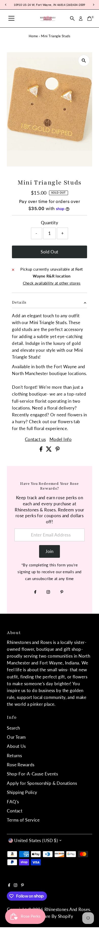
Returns (14, 755)
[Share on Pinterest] (58, 450)
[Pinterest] (61, 592)
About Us (16, 746)
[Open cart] (89, 18)
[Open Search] (72, 18)
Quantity (49, 222)
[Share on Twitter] (49, 450)
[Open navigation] (11, 18)
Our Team (16, 737)
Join (49, 551)
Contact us (35, 439)
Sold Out (49, 251)
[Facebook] (35, 592)
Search (13, 728)
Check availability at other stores (52, 283)
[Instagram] (48, 592)
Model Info (61, 439)
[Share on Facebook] (41, 450)
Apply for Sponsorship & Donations (42, 783)
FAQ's (13, 801)
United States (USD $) (36, 840)
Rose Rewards (20, 764)
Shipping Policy (22, 792)
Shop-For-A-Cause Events (32, 773)
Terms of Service (23, 820)
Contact (14, 810)
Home (33, 36)
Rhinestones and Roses (67, 909)
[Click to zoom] (84, 60)
